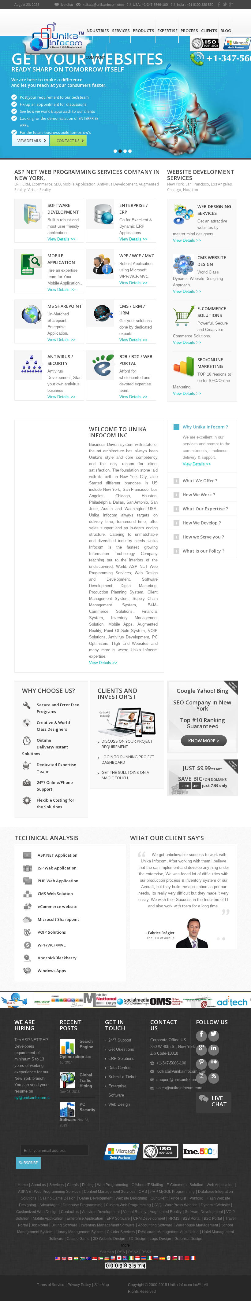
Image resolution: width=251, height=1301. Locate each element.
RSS (121, 1252)
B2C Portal (213, 1218)
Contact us (68, 140)
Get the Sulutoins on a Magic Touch (125, 775)
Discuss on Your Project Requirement (127, 743)
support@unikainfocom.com (181, 1079)
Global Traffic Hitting (86, 1080)
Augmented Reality (166, 1212)
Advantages (49, 1205)
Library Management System (79, 1232)
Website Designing (131, 1198)
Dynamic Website (215, 1205)
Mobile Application (48, 1218)
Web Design (119, 1104)
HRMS (173, 1218)
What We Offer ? (200, 480)
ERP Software (118, 1218)
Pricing (88, 1185)
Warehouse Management (197, 1225)
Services (121, 30)
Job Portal (39, 1225)
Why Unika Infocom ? (205, 427)
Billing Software (64, 1225)
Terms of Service (50, 1285)
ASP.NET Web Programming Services (49, 1191)
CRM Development (149, 1218)
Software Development (204, 1212)
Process (189, 30)
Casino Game (78, 1239)
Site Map (101, 1285)
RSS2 (133, 1252)
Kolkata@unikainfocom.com (181, 1071)
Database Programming (83, 1205)
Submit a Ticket (122, 1077)
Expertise (167, 30)
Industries (97, 30)
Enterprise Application (85, 1218)
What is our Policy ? (203, 551)
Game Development (95, 1198)
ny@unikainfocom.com (34, 1097)
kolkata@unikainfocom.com (103, 4)
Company (95, 57)
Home (23, 1185)
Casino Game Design (58, 1198)
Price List (178, 1198)
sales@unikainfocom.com (179, 1088)
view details (30, 140)
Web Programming (112, 1185)
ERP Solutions (121, 1058)
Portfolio (196, 1198)
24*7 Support (119, 1040)
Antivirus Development (101, 1212)
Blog (225, 30)
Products (143, 30)
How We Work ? (199, 495)
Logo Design (160, 1239)
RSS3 (146, 1252)
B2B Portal (191, 1218)
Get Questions (121, 1049)
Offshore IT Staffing (147, 1185)
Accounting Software (155, 1225)
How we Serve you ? (203, 537)
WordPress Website (181, 1205)
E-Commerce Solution (185, 1185)
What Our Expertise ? (205, 509)
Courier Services (121, 1232)
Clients (209, 30)
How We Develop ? (202, 523)
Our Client (159, 1198)
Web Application (220, 1185)
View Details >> (61, 239)
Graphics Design (188, 1239)
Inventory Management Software (108, 1225)
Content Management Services (109, 1191)
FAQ (157, 1205)
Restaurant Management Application (168, 1232)
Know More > (203, 741)
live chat (67, 4)
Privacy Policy (79, 1285)
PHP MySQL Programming (172, 1191)
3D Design (137, 1239)
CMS (143, 1191)
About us (38, 1185)
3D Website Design (109, 1239)
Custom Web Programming (128, 1205)
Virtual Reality (134, 1212)
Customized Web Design (37, 1212)
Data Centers (120, 1067)
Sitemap (107, 1252)
